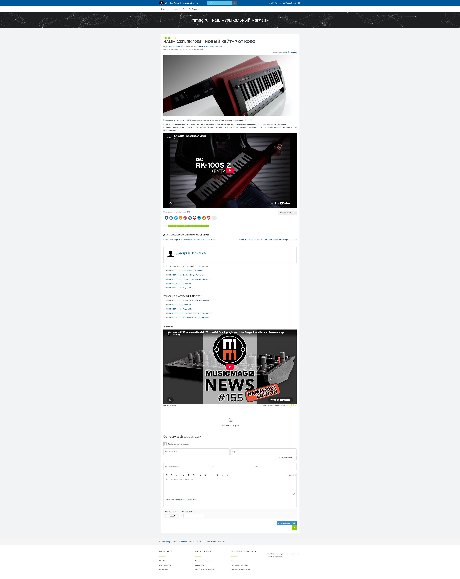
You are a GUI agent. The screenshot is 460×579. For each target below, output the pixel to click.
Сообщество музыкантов (205, 569)
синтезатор (204, 226)
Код (222, 475)
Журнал (273, 3)
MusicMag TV (179, 9)
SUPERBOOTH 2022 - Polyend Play (179, 288)
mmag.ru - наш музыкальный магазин (230, 20)
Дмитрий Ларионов (172, 46)
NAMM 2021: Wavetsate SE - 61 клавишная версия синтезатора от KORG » (268, 240)
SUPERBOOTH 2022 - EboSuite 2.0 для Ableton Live (185, 275)
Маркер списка (210, 475)
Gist (227, 475)
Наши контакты (165, 565)
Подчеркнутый (176, 475)
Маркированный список (200, 475)
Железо (169, 38)
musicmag (166, 542)
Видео (193, 475)
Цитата (217, 475)
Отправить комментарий (286, 523)
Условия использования (240, 561)
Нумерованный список (205, 475)
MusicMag (162, 561)
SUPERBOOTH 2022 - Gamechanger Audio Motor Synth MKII (189, 313)
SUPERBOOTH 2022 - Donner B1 (178, 283)
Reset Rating (191, 500)
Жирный (166, 475)
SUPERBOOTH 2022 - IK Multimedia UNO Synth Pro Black (188, 317)
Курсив (171, 475)
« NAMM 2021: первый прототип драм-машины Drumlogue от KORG (189, 240)
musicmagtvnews (175, 226)
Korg (185, 226)
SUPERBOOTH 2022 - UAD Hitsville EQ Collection (184, 271)
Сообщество (289, 3)
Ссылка (183, 475)
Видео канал (200, 565)
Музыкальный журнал (203, 561)
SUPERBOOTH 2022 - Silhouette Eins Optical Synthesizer (188, 279)
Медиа (294, 52)
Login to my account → (286, 458)
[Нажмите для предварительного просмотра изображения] (230, 85)
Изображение (188, 475)
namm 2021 (193, 226)
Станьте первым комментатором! (209, 46)
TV (280, 3)
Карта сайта (163, 569)
